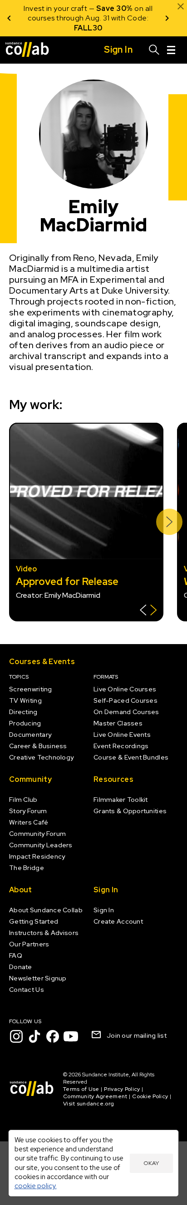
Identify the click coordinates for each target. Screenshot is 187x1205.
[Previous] (9, 18)
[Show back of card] (148, 611)
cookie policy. (36, 1185)
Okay (151, 1163)
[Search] (154, 50)
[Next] (167, 18)
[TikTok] (34, 1036)
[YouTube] (71, 1036)
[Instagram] (16, 1036)
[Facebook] (52, 1036)
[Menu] (171, 50)
